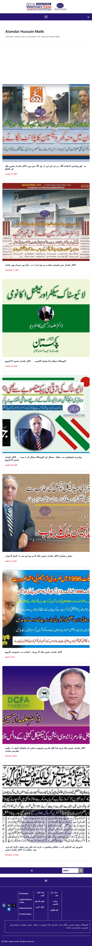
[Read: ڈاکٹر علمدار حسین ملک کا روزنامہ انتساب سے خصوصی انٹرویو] (46, 609)
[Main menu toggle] (46, 17)
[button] (88, 16)
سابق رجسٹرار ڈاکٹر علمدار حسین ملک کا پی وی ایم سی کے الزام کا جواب (38, 555)
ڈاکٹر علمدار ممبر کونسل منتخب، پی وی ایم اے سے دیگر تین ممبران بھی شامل (40, 265)
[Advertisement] (46, 63)
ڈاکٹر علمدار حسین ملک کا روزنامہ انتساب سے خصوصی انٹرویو (33, 652)
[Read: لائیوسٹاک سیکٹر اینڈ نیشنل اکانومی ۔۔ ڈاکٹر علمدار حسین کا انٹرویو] (46, 318)
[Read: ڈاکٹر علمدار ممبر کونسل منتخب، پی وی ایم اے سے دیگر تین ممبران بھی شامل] (46, 222)
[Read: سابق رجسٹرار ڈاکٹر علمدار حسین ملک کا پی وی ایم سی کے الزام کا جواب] (46, 513)
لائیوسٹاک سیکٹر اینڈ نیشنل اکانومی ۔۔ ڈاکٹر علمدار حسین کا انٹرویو (35, 361)
